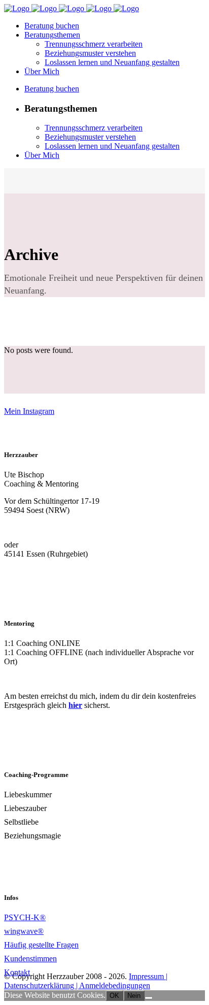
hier (75, 705)
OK (114, 995)
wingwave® (24, 931)
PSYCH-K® (25, 917)
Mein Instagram (29, 411)
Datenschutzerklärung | (41, 985)
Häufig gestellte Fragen (41, 945)
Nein (134, 995)
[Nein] (149, 997)
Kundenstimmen (30, 958)
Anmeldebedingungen (114, 985)
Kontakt (17, 972)
